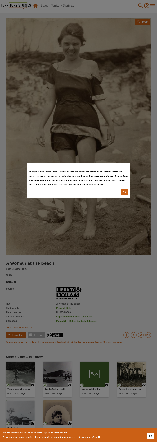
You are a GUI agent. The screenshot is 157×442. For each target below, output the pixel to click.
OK (124, 192)
